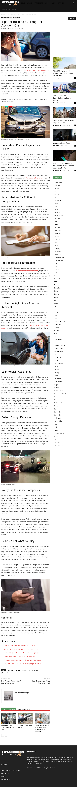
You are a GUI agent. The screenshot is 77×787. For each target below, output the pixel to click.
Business (29, 3)
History (56, 312)
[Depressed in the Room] (64, 135)
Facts (55, 264)
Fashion (56, 270)
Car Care (57, 218)
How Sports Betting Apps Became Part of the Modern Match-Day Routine (63, 165)
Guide (56, 303)
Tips (55, 424)
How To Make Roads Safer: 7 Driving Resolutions (11, 682)
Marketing (57, 357)
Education (57, 252)
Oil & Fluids (58, 382)
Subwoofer (57, 412)
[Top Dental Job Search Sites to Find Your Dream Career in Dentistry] (42, 718)
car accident (10, 670)
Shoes (56, 397)
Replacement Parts (60, 394)
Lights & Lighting (59, 345)
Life (55, 342)
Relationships (58, 391)
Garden (56, 297)
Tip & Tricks (16, 17)
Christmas (57, 230)
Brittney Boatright (8, 28)
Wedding (57, 442)
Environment (58, 261)
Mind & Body (58, 364)
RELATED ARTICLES (9, 709)
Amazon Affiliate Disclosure (10, 770)
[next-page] (6, 735)
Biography (57, 200)
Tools (55, 427)
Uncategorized (59, 433)
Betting (56, 194)
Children (57, 227)
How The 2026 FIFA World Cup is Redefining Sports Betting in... (62, 98)
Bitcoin (56, 203)
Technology (6, 9)
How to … (57, 327)
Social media (58, 403)
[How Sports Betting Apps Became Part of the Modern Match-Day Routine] (64, 155)
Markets (56, 360)
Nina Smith (56, 102)
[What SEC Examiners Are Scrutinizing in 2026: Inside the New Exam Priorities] (64, 63)
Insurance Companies (21, 670)
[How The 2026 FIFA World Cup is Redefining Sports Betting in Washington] (64, 87)
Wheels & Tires (59, 445)
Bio (55, 197)
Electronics (57, 255)
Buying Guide (58, 215)
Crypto (56, 243)
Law (55, 336)
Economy (57, 249)
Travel (14, 9)
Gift (55, 300)
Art (55, 191)
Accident (57, 185)
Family (56, 267)
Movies (56, 370)
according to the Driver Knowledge (36, 70)
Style (55, 409)
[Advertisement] (64, 39)
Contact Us (5, 773)
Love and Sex (58, 348)
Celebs (56, 224)
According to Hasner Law (35, 178)
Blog (55, 206)
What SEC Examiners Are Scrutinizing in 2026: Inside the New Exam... (63, 73)
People (56, 385)
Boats (56, 209)
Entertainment (38, 3)
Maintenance (58, 351)
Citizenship (57, 233)
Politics (56, 388)
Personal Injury (6, 672)
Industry (57, 330)
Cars (8, 15)
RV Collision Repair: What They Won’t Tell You (7, 727)
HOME (23, 3)
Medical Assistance (34, 670)
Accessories (58, 182)
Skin (55, 400)
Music (56, 376)
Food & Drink (58, 279)
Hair (55, 306)
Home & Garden (59, 321)
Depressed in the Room (61, 143)
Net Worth (60, 3)
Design (56, 246)
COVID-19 (57, 239)
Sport (56, 406)
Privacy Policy (5, 780)
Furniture (57, 285)
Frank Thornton (57, 125)
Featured (57, 273)
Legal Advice (9, 17)
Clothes (56, 236)
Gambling (57, 288)
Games (56, 291)
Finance (56, 276)
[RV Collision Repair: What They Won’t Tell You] (8, 718)
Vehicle (56, 436)
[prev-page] (2, 735)
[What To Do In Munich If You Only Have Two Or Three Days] (64, 112)
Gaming (47, 3)
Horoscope (57, 324)
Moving (56, 373)
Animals (56, 188)
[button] (73, 3)
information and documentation (27, 271)
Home (3, 15)
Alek (54, 78)
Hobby (56, 315)
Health (53, 3)
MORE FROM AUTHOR (24, 709)
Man (55, 354)
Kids (55, 333)
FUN (55, 282)
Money (56, 367)
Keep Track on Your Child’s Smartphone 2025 (41, 682)
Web (55, 439)
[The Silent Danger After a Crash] (25, 718)
